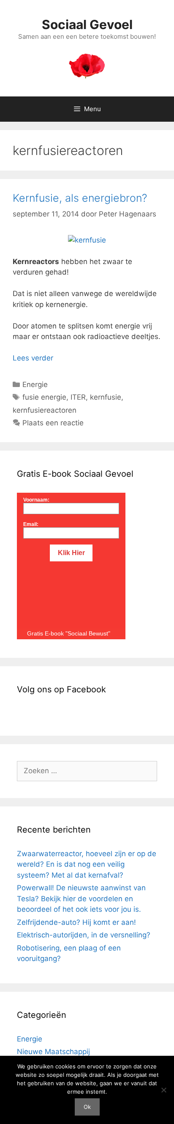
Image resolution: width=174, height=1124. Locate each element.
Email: (30, 524)
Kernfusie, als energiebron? (80, 198)
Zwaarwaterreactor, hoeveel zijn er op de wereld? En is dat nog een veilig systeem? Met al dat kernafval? (86, 864)
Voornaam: (36, 500)
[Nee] (163, 1090)
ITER (78, 397)
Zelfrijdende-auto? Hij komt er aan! (76, 922)
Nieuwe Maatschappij (53, 1051)
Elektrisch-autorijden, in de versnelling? (83, 935)
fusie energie (44, 397)
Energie (35, 384)
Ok (87, 1106)
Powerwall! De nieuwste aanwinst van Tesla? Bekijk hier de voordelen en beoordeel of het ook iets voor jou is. (81, 898)
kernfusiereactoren (44, 410)
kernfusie (105, 397)
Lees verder (33, 358)
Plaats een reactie (53, 423)
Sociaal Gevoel (87, 24)
